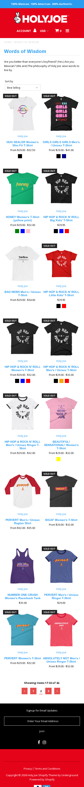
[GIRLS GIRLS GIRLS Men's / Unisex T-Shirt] (61, 113)
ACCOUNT (24, 31)
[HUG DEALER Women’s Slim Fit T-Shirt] (22, 113)
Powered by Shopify (42, 779)
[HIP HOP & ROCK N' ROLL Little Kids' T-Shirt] (61, 263)
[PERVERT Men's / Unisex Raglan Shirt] (22, 491)
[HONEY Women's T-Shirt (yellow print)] (22, 188)
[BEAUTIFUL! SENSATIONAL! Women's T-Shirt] (61, 413)
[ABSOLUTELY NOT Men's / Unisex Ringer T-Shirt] (61, 629)
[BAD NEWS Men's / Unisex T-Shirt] (22, 263)
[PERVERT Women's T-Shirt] (22, 629)
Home (8, 42)
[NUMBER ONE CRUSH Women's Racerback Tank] (22, 566)
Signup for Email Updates (41, 710)
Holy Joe (33, 775)
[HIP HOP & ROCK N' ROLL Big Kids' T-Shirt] (61, 188)
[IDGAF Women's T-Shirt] (61, 491)
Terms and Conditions (47, 768)
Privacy (28, 768)
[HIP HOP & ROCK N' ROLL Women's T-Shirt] (22, 338)
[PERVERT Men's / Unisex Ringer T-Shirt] (61, 566)
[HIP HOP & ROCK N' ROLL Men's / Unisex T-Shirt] (61, 338)
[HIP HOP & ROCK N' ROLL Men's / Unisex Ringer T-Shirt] (22, 413)
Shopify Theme (47, 775)
